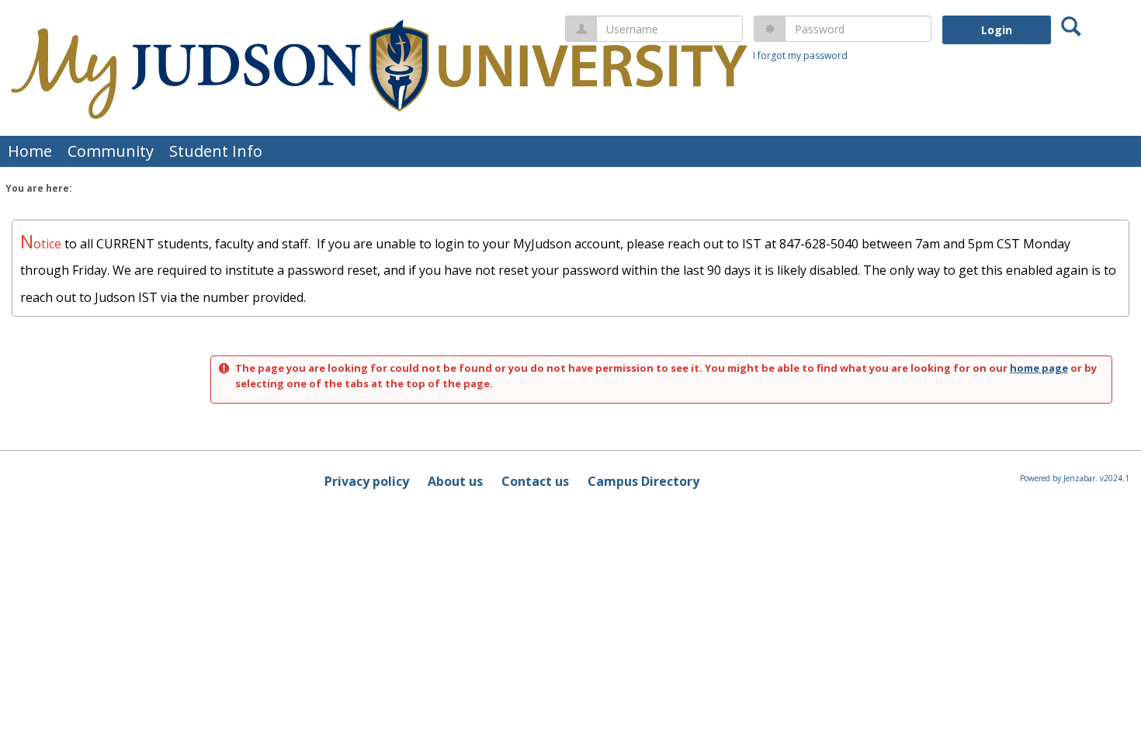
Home (30, 150)
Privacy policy (366, 481)
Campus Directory (643, 481)
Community (111, 150)
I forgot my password (800, 55)
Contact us (535, 481)
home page (1039, 368)
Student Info (215, 150)
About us (455, 481)
